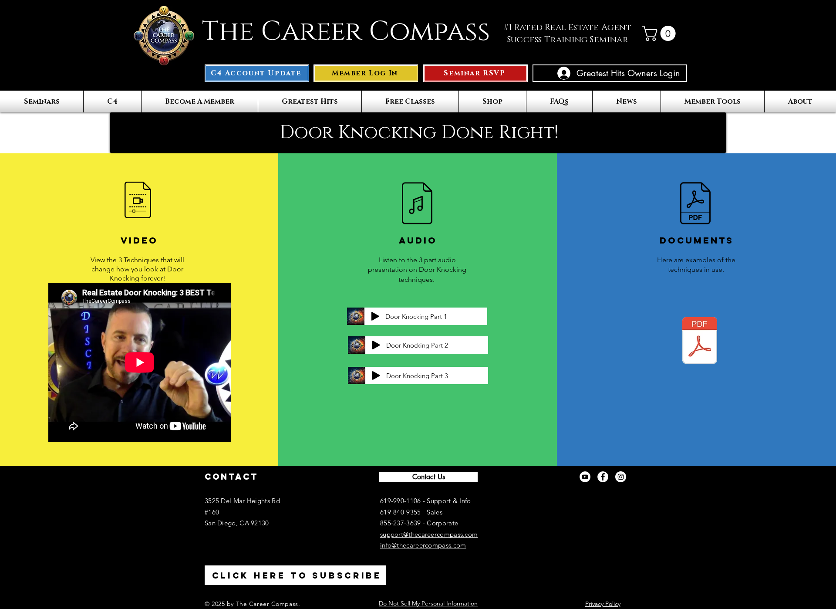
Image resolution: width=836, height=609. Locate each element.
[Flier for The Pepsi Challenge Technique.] (699, 341)
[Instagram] (620, 476)
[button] (660, 33)
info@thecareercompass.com (423, 545)
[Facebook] (602, 476)
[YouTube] (585, 476)
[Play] (375, 316)
